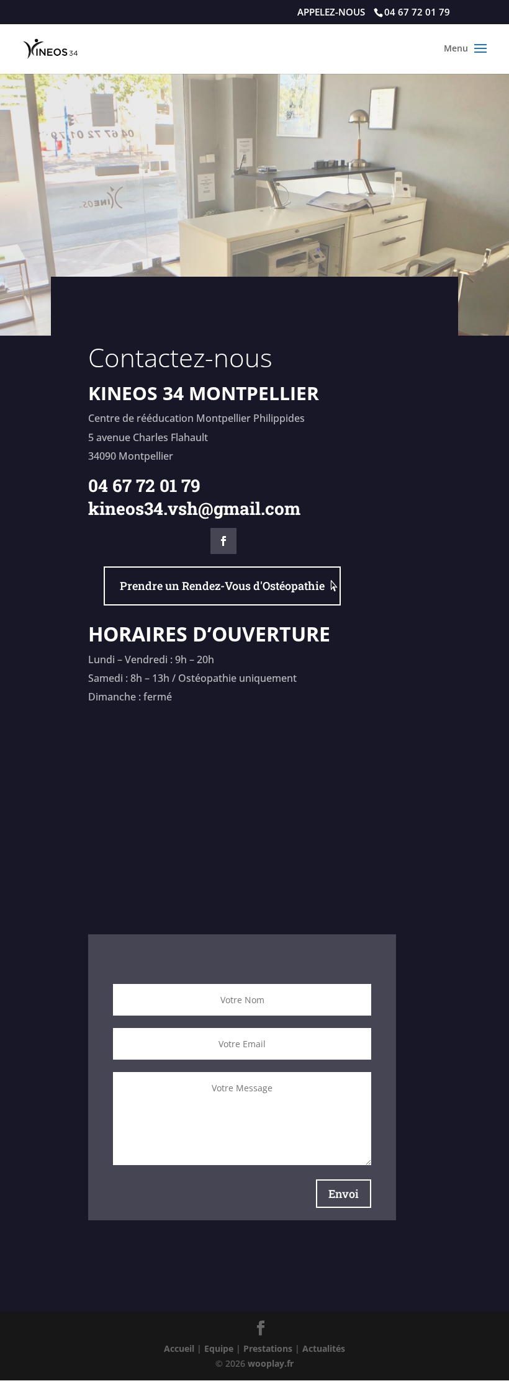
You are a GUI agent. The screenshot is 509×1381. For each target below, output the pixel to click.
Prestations (267, 1348)
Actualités (323, 1348)
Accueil (179, 1348)
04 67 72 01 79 (144, 485)
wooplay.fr (271, 1363)
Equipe (218, 1348)
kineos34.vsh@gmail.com (194, 508)
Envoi (343, 1193)
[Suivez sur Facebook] (223, 541)
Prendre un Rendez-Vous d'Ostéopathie (222, 585)
